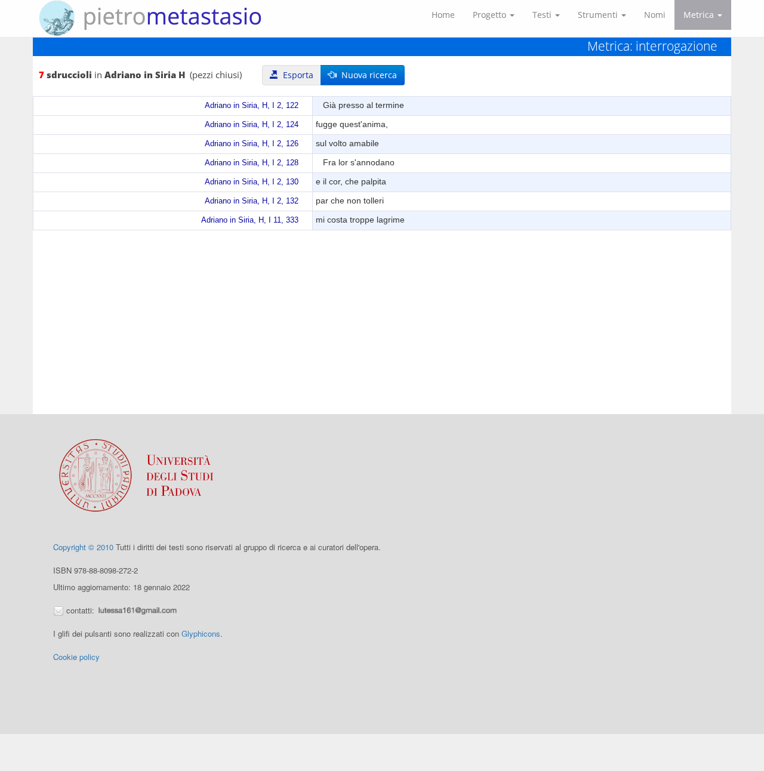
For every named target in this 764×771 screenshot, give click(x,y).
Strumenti (599, 14)
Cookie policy (76, 656)
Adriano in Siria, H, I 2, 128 (251, 163)
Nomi (655, 14)
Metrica (699, 14)
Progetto (491, 14)
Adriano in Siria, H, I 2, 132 (251, 201)
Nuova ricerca (367, 75)
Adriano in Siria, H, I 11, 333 (249, 220)
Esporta (295, 75)
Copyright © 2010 (83, 547)
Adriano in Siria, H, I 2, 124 (251, 125)
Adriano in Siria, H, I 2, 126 (251, 144)
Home (443, 14)
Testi (543, 14)
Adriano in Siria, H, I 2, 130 (251, 182)
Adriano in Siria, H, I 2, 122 (251, 105)
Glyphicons (200, 633)
